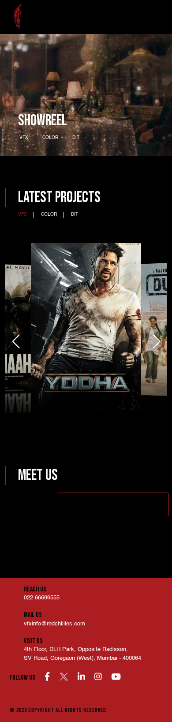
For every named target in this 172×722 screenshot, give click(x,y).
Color (50, 137)
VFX (23, 137)
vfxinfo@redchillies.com (54, 624)
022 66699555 (42, 598)
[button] (156, 341)
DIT (75, 137)
